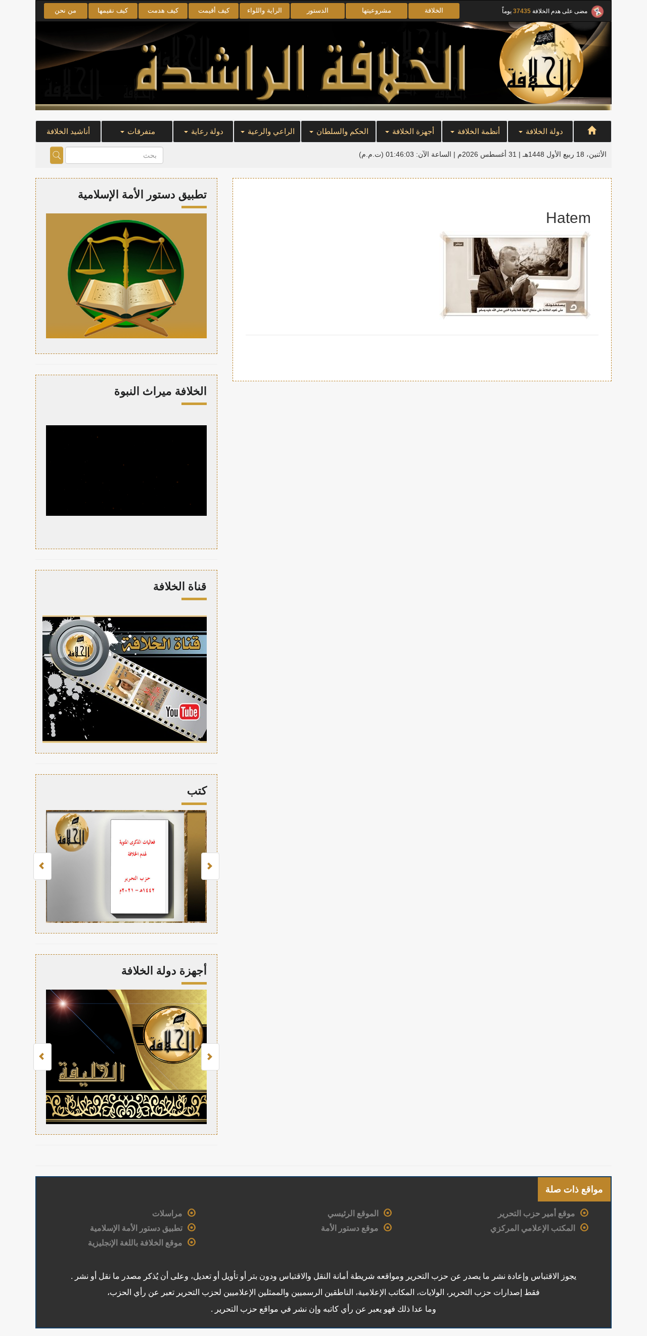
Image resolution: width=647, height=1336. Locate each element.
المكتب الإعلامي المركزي (532, 1228)
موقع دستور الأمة (350, 1228)
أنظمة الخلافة (477, 131)
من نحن (65, 10)
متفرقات (140, 131)
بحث (56, 155)
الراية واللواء (264, 10)
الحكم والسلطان (341, 131)
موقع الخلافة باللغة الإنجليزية (135, 1242)
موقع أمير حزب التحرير (536, 1213)
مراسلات (167, 1213)
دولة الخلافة (543, 131)
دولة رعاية (206, 131)
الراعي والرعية (270, 131)
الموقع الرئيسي (353, 1213)
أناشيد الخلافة (68, 131)
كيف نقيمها (113, 10)
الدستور (318, 10)
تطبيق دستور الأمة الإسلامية (136, 1228)
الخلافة (434, 10)
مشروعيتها (376, 10)
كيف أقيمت (213, 10)
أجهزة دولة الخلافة (164, 970)
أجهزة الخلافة (412, 131)
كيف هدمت (163, 10)
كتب (197, 790)
